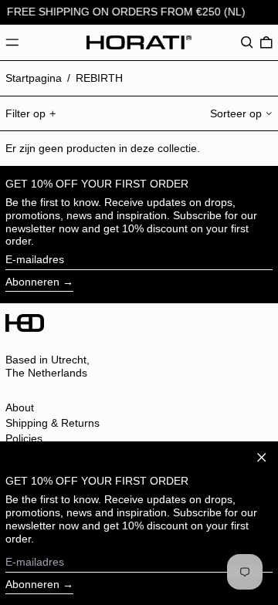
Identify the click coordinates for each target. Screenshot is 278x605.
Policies (23, 438)
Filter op (25, 113)
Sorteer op (236, 113)
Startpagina (33, 78)
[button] (247, 42)
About (19, 407)
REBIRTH (99, 78)
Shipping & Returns (52, 423)
